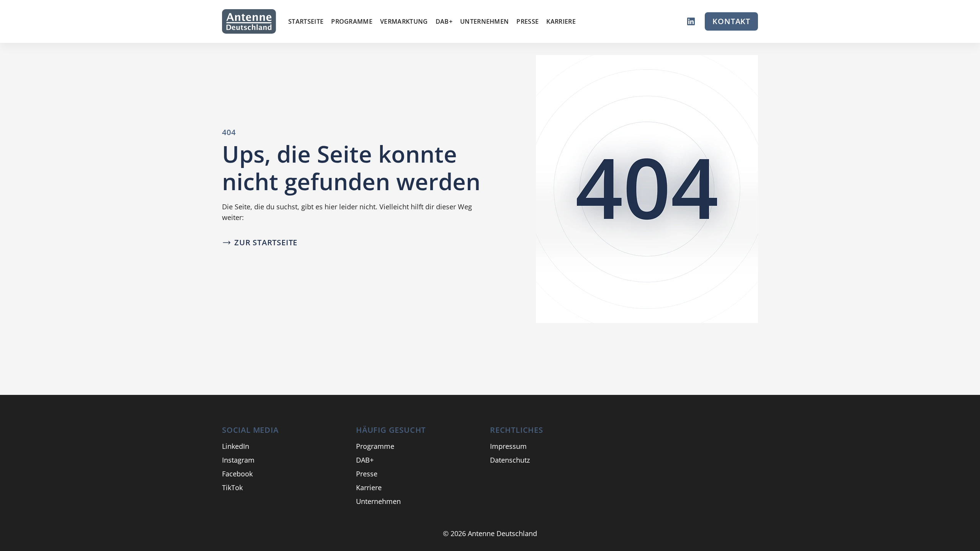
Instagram (238, 460)
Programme (351, 21)
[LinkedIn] (691, 21)
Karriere (561, 21)
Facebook (237, 473)
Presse (527, 21)
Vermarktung (404, 21)
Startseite (305, 21)
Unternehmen (484, 21)
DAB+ (444, 21)
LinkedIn (235, 446)
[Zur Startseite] (249, 21)
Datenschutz (510, 460)
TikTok (232, 487)
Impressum (508, 446)
